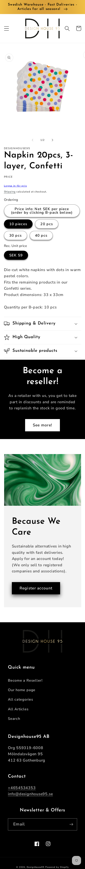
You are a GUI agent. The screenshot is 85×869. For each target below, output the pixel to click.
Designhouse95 (35, 867)
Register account (36, 588)
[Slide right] (52, 140)
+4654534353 (22, 787)
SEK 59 (16, 255)
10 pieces (18, 224)
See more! (42, 425)
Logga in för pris (15, 185)
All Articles (18, 709)
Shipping (10, 192)
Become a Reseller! (25, 680)
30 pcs (15, 235)
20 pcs (46, 224)
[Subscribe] (71, 824)
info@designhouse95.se (30, 794)
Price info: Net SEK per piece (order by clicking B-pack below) (42, 211)
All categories (20, 699)
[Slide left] (32, 140)
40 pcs (41, 235)
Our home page (21, 690)
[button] (6, 28)
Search (14, 718)
